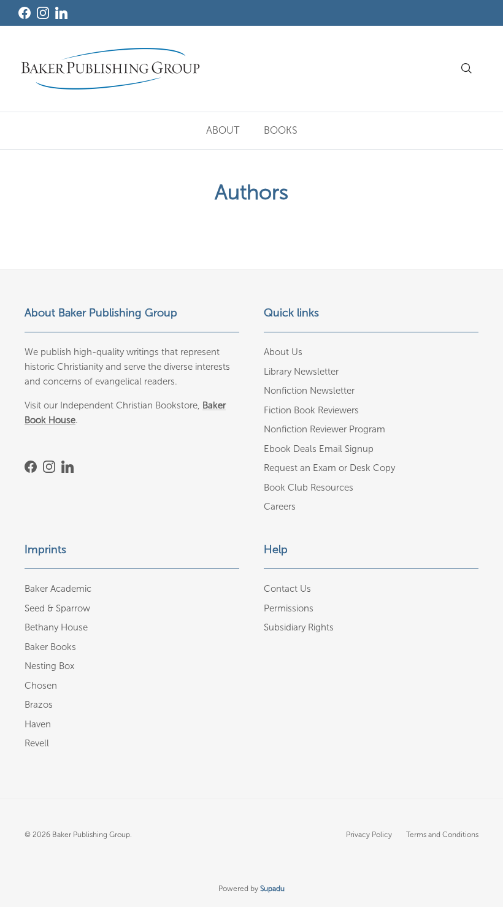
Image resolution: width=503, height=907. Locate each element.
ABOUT (222, 130)
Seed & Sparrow (57, 608)
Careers (280, 506)
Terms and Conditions (442, 834)
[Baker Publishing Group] (110, 68)
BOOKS (281, 130)
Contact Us (287, 588)
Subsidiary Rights (299, 627)
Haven (38, 724)
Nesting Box (49, 666)
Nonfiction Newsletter (309, 390)
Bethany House (56, 627)
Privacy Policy (369, 834)
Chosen (41, 685)
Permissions (288, 608)
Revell (37, 743)
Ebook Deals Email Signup (319, 448)
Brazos (39, 704)
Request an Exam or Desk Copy (329, 467)
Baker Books (50, 647)
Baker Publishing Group (91, 834)
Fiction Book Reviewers (311, 410)
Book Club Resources (308, 487)
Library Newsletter (301, 371)
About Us (283, 352)
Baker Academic (58, 588)
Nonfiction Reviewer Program (324, 429)
